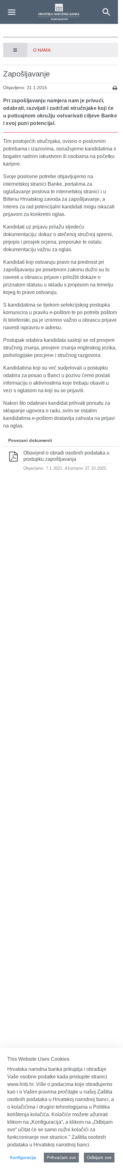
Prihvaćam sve (61, 1157)
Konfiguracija (23, 1157)
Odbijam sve (99, 1157)
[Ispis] (115, 88)
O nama (41, 50)
